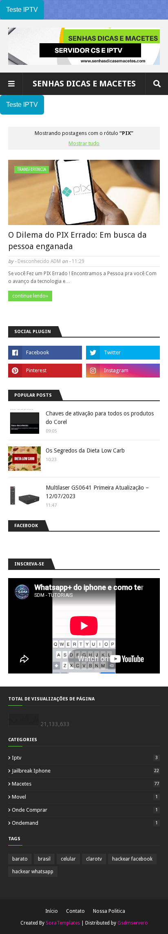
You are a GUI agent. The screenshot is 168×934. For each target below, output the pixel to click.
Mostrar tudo (84, 143)
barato (20, 859)
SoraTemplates (63, 923)
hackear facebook (132, 859)
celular (68, 859)
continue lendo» (30, 296)
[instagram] (123, 371)
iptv (85, 758)
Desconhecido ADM (39, 261)
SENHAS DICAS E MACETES (84, 83)
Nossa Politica (109, 911)
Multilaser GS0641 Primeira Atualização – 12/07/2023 (97, 491)
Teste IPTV (22, 9)
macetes (85, 784)
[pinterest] (45, 371)
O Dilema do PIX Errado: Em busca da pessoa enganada (77, 240)
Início (51, 911)
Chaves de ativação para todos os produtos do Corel (100, 417)
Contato (75, 911)
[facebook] (45, 353)
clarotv (94, 859)
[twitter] (123, 353)
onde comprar (85, 810)
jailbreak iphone (85, 771)
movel (85, 797)
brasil (44, 859)
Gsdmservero (132, 923)
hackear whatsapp (32, 871)
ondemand (85, 823)
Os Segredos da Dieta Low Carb (85, 450)
